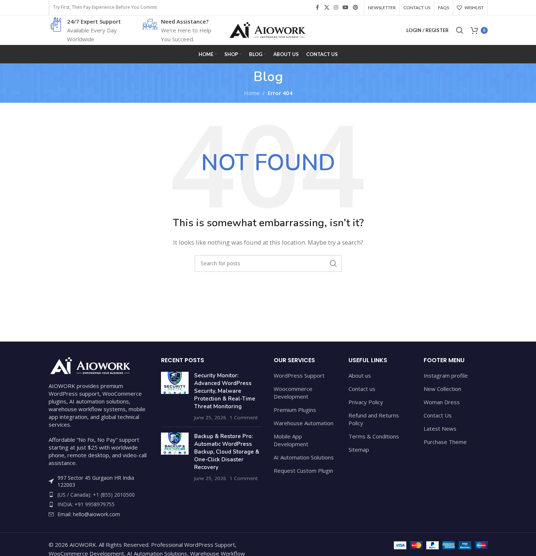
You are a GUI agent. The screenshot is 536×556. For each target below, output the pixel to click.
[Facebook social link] (317, 8)
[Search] (459, 30)
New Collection (442, 388)
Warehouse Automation (303, 423)
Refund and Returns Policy (373, 419)
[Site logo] (268, 29)
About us (359, 375)
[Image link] (89, 364)
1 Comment (244, 417)
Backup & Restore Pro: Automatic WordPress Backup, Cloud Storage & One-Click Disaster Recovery (226, 452)
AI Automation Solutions (304, 457)
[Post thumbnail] (175, 396)
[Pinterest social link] (355, 8)
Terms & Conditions (373, 436)
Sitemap (358, 449)
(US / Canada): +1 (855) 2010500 (96, 494)
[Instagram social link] (336, 8)
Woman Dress (442, 402)
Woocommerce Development (293, 392)
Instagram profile (446, 375)
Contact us (361, 388)
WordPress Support (299, 375)
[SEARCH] (333, 263)
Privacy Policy (365, 402)
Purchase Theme (445, 441)
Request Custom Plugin (303, 470)
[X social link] (327, 8)
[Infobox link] (86, 30)
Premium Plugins (295, 409)
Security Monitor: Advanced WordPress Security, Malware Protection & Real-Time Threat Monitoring (224, 391)
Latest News (440, 428)
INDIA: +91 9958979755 (86, 504)
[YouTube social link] (345, 8)
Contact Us (438, 415)
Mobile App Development (291, 440)
